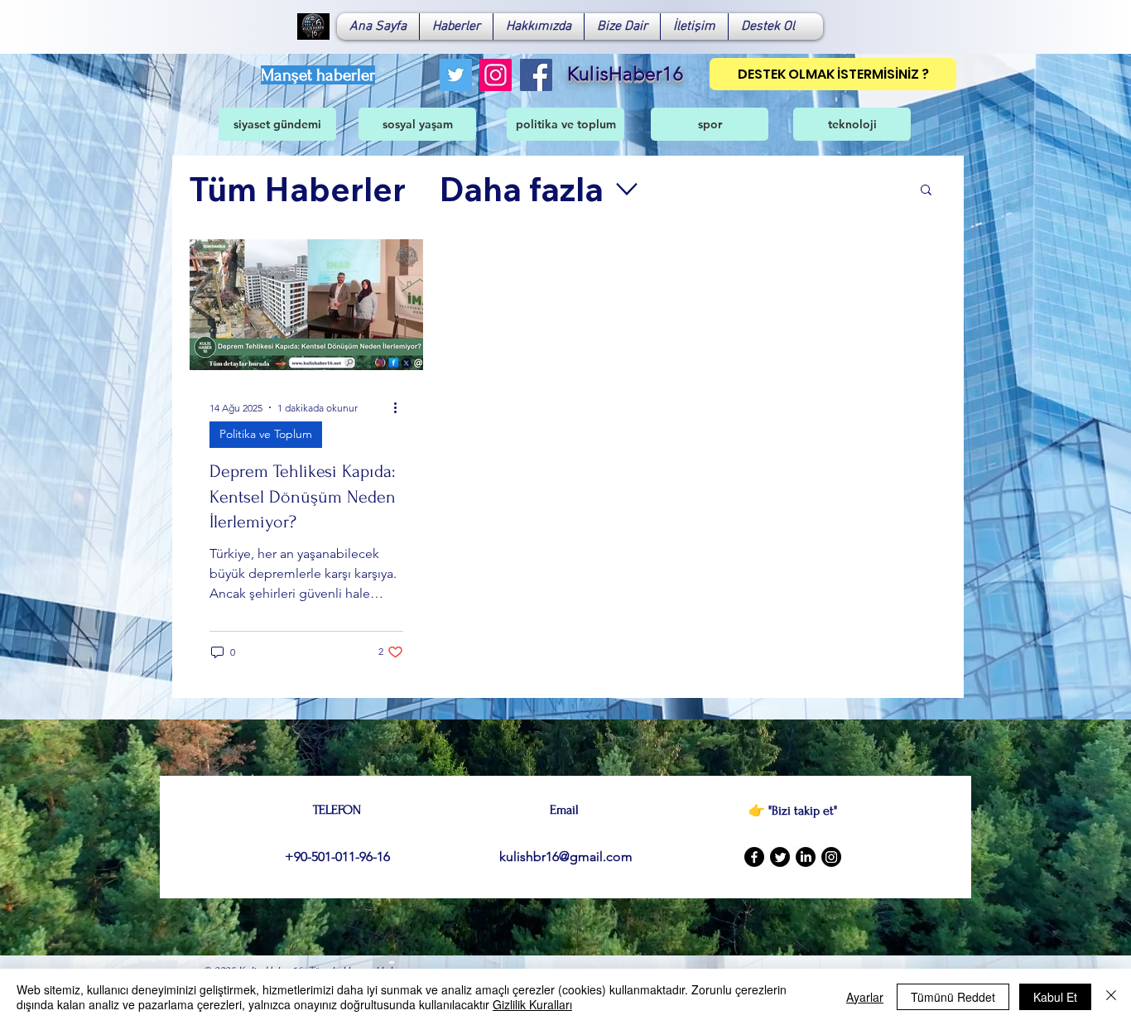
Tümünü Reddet (953, 997)
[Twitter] (456, 75)
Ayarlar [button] (864, 997)
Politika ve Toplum (265, 433)
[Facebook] (536, 75)
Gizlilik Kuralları (532, 1004)
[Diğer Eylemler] (401, 407)
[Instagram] (495, 75)
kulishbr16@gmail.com (566, 856)
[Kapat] (1111, 997)
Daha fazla (521, 188)
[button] (926, 191)
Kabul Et (1055, 997)
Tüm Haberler (297, 188)
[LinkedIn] (806, 857)
